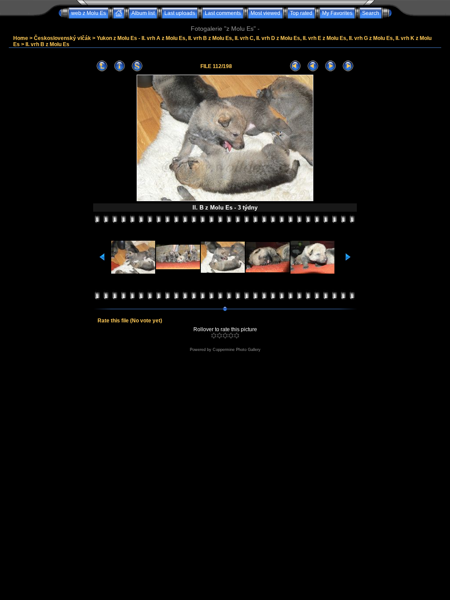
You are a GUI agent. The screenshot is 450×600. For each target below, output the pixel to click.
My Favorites (337, 13)
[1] (214, 336)
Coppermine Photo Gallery (237, 349)
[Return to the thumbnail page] (102, 66)
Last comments (223, 13)
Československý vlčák (62, 38)
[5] (237, 336)
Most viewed (265, 13)
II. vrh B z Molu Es (47, 44)
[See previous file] (313, 66)
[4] (231, 336)
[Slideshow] (137, 66)
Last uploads (179, 13)
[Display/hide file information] (119, 66)
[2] (219, 336)
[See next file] (330, 66)
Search (370, 13)
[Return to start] (295, 66)
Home (20, 38)
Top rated (301, 13)
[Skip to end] (348, 66)
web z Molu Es (88, 13)
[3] (225, 336)
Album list (143, 13)
